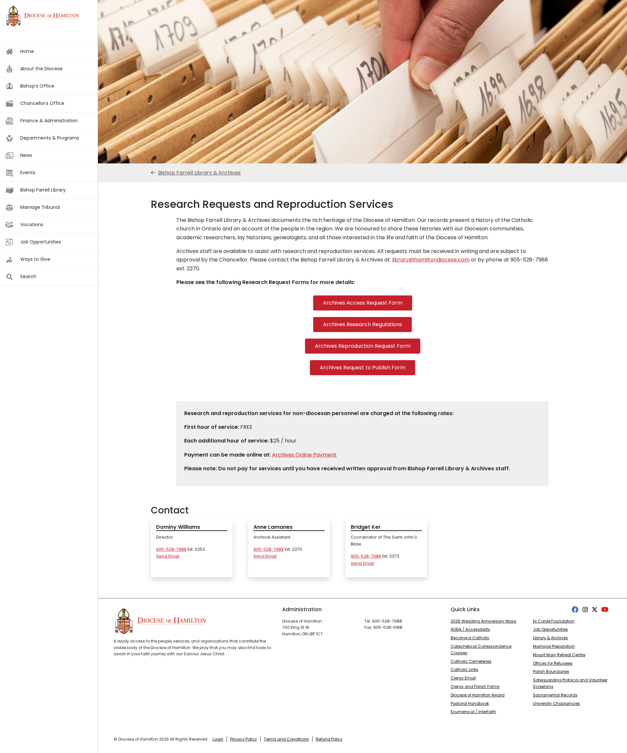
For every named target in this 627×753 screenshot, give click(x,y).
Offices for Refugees (552, 663)
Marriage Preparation (554, 646)
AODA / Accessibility (470, 629)
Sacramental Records (555, 695)
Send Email (167, 556)
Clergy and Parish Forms (475, 686)
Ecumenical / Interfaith (473, 711)
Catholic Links (464, 669)
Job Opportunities (550, 629)
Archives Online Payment (304, 455)
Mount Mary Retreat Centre (559, 655)
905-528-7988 (171, 549)
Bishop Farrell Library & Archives (199, 172)
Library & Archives (550, 638)
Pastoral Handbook (470, 703)
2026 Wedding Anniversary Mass (483, 621)
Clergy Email (463, 678)
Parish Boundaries (551, 671)
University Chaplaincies (556, 703)
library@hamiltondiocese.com (431, 259)
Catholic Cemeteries (471, 661)
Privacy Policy (243, 739)
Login (218, 739)
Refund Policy (329, 739)
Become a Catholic (470, 638)
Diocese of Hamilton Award (478, 695)
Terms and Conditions (286, 739)
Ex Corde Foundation (553, 621)
